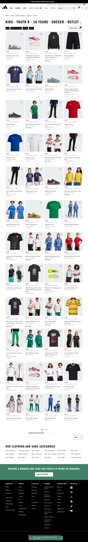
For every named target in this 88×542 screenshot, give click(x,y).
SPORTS (53, 8)
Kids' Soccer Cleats (50, 454)
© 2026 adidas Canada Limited (44, 539)
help (55, 4)
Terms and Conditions (54, 535)
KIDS (24, 8)
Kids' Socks (74, 450)
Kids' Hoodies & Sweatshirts (75, 454)
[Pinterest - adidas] (76, 501)
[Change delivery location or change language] (84, 4)
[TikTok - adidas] (76, 506)
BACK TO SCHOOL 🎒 (35, 8)
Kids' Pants (48, 457)
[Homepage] (5, 7)
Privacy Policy (44, 535)
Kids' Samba (35, 450)
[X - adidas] (76, 497)
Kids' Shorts (61, 454)
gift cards (69, 4)
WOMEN (17, 8)
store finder (49, 4)
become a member (77, 4)
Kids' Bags (22, 457)
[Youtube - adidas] (76, 511)
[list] (37, 28)
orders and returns (61, 4)
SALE (46, 8)
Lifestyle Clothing (76, 457)
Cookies (38, 535)
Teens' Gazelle (10, 454)
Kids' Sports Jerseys (35, 458)
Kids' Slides (61, 457)
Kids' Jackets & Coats (36, 454)
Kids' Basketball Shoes (49, 451)
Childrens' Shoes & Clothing (24, 451)
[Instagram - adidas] (76, 492)
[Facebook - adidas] (76, 488)
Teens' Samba (10, 457)
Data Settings (31, 535)
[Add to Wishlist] (21, 34)
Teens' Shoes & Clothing (10, 451)
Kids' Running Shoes (62, 451)
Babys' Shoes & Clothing (23, 454)
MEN (11, 8)
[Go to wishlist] (82, 8)
